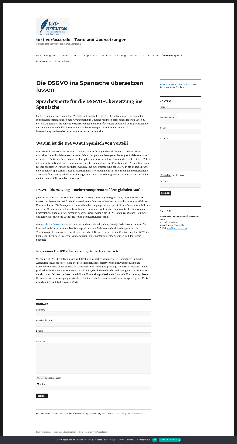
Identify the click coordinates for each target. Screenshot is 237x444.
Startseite (164, 84)
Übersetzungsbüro (46, 55)
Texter (151, 55)
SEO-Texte (135, 55)
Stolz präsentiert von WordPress (93, 432)
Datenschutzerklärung (113, 55)
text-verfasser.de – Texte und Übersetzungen (81, 39)
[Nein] (233, 440)
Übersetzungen (170, 55)
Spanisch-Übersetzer (52, 224)
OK (154, 440)
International (62, 61)
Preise (64, 55)
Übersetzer (42, 61)
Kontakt (75, 55)
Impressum (90, 55)
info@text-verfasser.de (132, 414)
